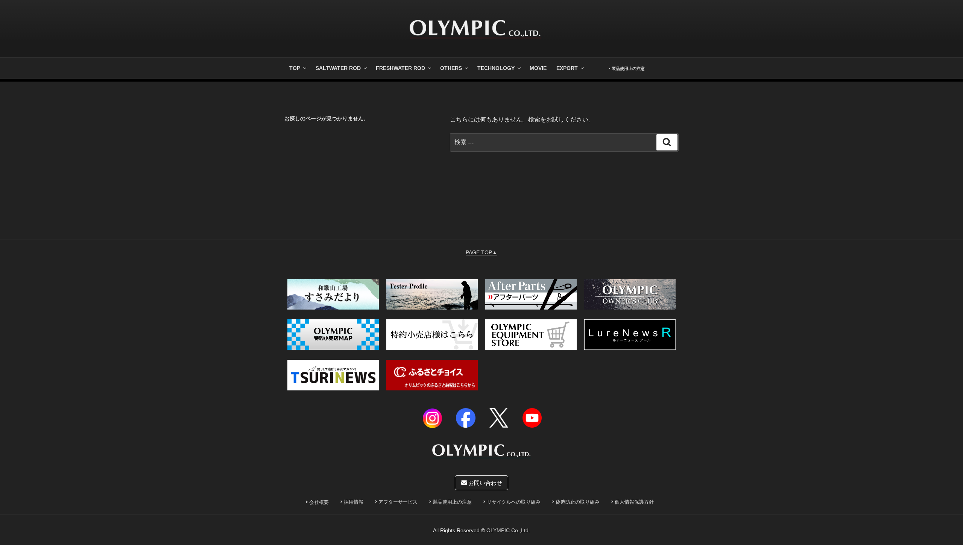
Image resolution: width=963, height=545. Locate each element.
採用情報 (353, 502)
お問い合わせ (484, 483)
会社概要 (319, 502)
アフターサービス (398, 502)
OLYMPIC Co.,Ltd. (508, 530)
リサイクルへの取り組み (514, 502)
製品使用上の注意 (452, 502)
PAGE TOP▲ (481, 252)
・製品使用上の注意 (626, 68)
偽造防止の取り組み (578, 502)
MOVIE (538, 68)
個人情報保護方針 (634, 502)
